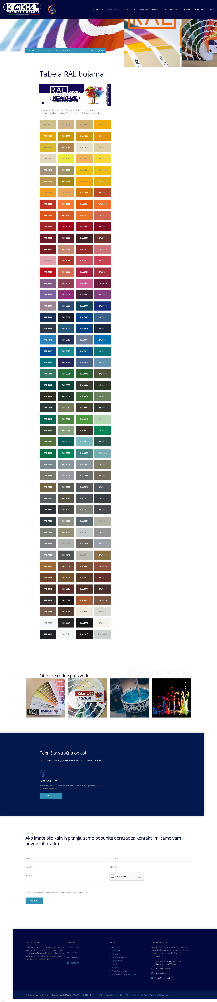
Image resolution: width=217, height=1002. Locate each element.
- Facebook (73, 947)
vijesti (186, 10)
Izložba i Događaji (149, 10)
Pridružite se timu (119, 971)
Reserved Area (48, 781)
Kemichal (96, 10)
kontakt (199, 10)
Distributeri (171, 10)
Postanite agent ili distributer (124, 974)
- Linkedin (73, 957)
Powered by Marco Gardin (159, 995)
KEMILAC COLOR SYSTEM (66, 51)
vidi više (50, 796)
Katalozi (130, 10)
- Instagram (74, 963)
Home (31, 51)
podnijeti (34, 901)
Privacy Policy (131, 995)
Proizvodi (113, 10)
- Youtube (73, 952)
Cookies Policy (143, 995)
